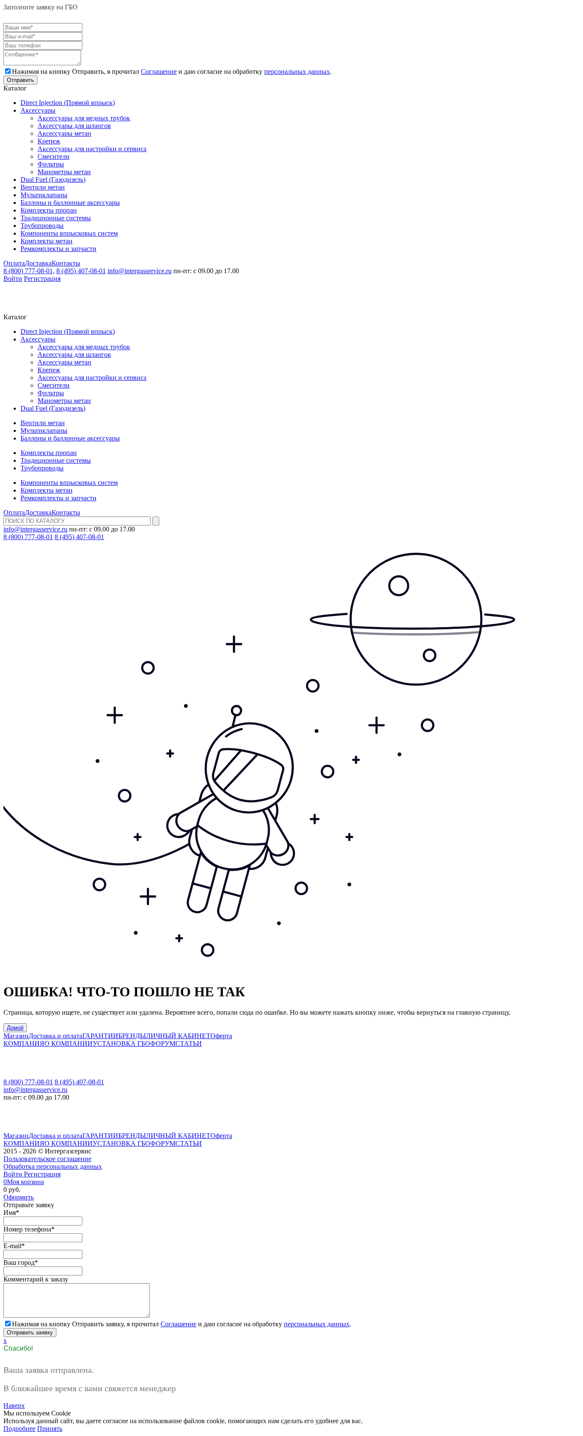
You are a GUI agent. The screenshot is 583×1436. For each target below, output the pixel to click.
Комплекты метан (46, 241)
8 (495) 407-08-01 (81, 270)
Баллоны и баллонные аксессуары (70, 202)
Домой (15, 1027)
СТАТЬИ (188, 1043)
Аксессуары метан (64, 133)
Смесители (54, 156)
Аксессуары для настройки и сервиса (92, 148)
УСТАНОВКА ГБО (121, 1043)
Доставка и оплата (55, 1035)
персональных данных (297, 71)
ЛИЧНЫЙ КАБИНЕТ (178, 1035)
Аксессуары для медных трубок (84, 118)
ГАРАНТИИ (100, 1035)
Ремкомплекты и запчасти (58, 248)
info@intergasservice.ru (140, 270)
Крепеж (49, 141)
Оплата (14, 263)
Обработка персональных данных (52, 1166)
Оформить (18, 1197)
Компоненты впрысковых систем (69, 233)
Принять (49, 1428)
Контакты (66, 263)
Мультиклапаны (43, 194)
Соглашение (159, 71)
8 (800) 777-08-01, (29, 270)
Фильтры (51, 164)
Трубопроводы (42, 225)
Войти (12, 278)
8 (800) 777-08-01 (28, 536)
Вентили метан (42, 187)
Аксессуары (37, 110)
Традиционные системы (55, 218)
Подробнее (19, 1428)
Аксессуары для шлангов (74, 125)
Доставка (38, 263)
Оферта (221, 1035)
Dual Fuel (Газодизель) (52, 179)
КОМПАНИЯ (23, 1043)
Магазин (16, 1035)
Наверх (14, 1405)
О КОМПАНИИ (68, 1043)
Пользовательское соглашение (47, 1158)
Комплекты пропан (48, 210)
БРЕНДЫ (132, 1035)
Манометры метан (64, 171)
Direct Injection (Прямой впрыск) (67, 102)
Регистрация (42, 278)
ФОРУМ (162, 1043)
